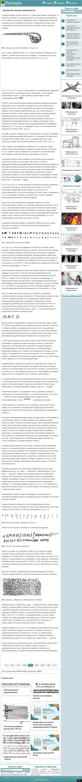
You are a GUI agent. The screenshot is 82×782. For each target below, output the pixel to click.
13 (42, 665)
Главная (48, 3)
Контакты (73, 3)
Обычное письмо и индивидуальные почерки (73, 73)
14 (48, 665)
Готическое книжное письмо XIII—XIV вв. (73, 28)
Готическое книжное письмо (73, 21)
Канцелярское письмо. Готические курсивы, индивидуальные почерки (73, 55)
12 (36, 665)
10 (24, 665)
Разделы (61, 3)
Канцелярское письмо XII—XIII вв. (72, 44)
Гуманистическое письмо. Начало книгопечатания (73, 36)
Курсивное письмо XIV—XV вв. (73, 65)
